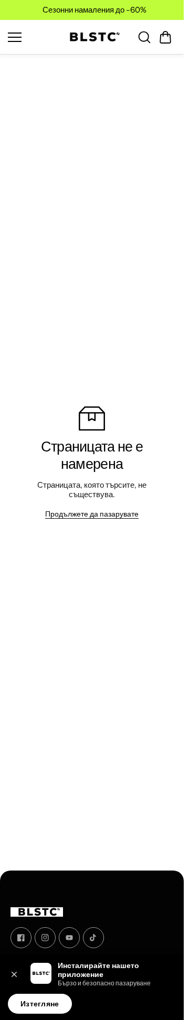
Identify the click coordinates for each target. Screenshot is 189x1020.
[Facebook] (21, 937)
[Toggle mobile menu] (31, 37)
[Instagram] (45, 937)
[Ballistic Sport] (91, 37)
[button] (165, 37)
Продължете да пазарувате (92, 514)
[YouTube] (69, 937)
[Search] (144, 37)
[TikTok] (93, 937)
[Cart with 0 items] (165, 37)
